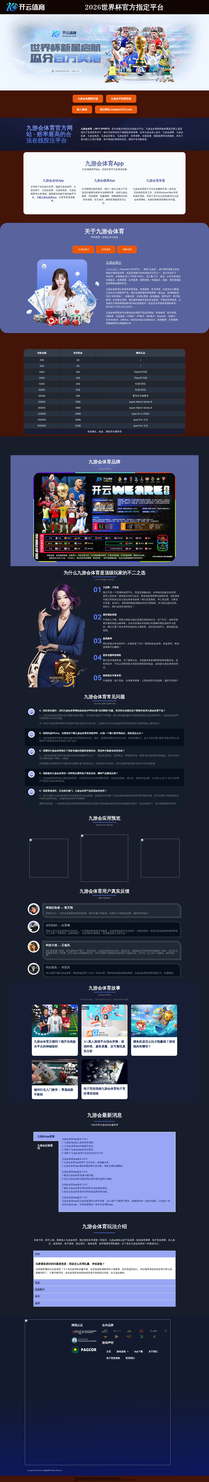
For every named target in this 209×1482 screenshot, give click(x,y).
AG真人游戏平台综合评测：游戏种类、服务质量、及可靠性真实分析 (104, 1046)
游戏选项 (121, 1351)
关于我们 (153, 1351)
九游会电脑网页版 (88, 98)
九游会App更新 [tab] (46, 1136)
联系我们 (130, 1358)
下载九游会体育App (47, 197)
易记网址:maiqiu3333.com (116, 109)
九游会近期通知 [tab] (45, 1147)
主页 (108, 1351)
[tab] (83, 249)
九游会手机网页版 (121, 98)
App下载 (138, 1351)
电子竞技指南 (113, 1358)
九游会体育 (111, 269)
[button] (104, 1254)
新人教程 (82, 109)
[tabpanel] (117, 1172)
